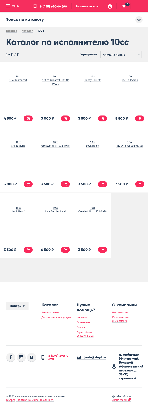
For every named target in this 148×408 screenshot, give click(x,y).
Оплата (81, 327)
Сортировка (88, 54)
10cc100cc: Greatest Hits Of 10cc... (55, 80)
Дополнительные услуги (56, 317)
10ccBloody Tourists (92, 78)
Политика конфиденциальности (35, 399)
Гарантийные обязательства (85, 334)
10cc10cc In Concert (18, 78)
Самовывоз (83, 322)
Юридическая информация (120, 319)
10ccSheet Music (18, 144)
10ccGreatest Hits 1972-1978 (55, 144)
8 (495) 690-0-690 (53, 6)
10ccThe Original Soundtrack (129, 144)
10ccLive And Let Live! (55, 209)
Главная (11, 30)
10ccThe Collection (130, 78)
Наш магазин (120, 312)
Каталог (27, 30)
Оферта (10, 399)
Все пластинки (50, 312)
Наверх (16, 306)
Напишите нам (87, 6)
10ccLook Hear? (92, 144)
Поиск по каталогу (24, 19)
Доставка (82, 317)
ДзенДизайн (119, 399)
